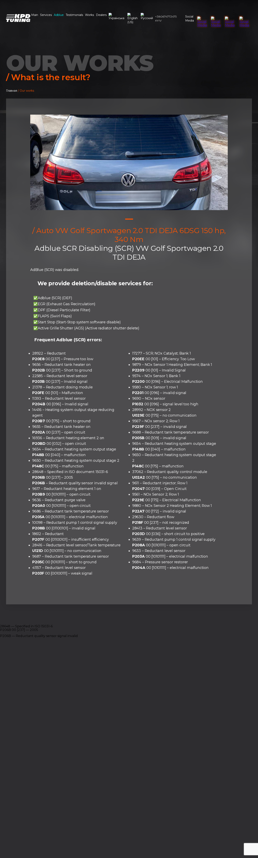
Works (89, 15)
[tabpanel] (129, 162)
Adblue (59, 15)
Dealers (101, 15)
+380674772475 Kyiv (166, 18)
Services (46, 15)
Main (34, 15)
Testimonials (74, 15)
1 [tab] (129, 219)
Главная (11, 90)
